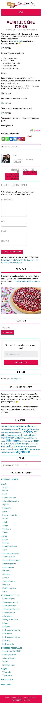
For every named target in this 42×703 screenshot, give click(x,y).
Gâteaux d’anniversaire (10, 609)
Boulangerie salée (9, 498)
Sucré (4, 536)
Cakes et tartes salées (10, 501)
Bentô (4, 494)
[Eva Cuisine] (21, 4)
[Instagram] (19, 138)
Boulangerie (25, 429)
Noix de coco (11, 444)
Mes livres (6, 684)
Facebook (17, 162)
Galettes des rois (8, 613)
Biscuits (5, 539)
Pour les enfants (8, 599)
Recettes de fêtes (10, 596)
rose (10, 449)
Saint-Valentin (7, 616)
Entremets (6, 571)
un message (15, 379)
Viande (5, 532)
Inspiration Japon (8, 665)
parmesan (31, 444)
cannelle (4, 433)
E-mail (4, 231)
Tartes (4, 592)
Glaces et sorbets (8, 581)
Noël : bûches (7, 633)
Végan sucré (7, 676)
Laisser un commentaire (30, 30)
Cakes (4, 550)
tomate (16, 449)
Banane (15, 430)
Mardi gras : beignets (10, 620)
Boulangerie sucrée (9, 546)
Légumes (5, 505)
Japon (3, 441)
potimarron (33, 446)
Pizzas (4, 511)
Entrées (5, 491)
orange (25, 444)
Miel (23, 441)
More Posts (18, 159)
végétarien (23, 452)
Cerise (21, 433)
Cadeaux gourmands (10, 602)
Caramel (10, 432)
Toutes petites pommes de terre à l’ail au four (13, 176)
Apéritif (5, 487)
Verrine (31, 449)
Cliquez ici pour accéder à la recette (27, 281)
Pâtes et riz (6, 508)
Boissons (5, 543)
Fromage (18, 437)
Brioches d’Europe (9, 655)
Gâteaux (5, 578)
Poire (36, 444)
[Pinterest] (23, 138)
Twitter (29, 159)
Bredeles (36, 430)
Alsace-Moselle (13, 426)
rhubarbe (4, 449)
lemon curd (18, 41)
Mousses (35, 441)
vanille (24, 449)
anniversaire (7, 429)
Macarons (6, 585)
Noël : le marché (8, 644)
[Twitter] (15, 138)
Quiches (5, 518)
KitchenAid (13, 440)
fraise (33, 435)
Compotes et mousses (10, 553)
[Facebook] (11, 138)
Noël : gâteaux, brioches (11, 637)
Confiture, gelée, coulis (11, 147)
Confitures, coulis (8, 557)
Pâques (5, 623)
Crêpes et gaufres (9, 564)
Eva (19, 30)
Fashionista (16, 700)
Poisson (5, 446)
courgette (19, 435)
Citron (4, 435)
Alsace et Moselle (8, 658)
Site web (5, 241)
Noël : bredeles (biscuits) (11, 630)
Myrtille (3, 444)
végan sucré (10, 452)
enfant (27, 435)
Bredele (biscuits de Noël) (11, 651)
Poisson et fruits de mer (11, 515)
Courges (10, 435)
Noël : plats (6, 640)
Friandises (6, 574)
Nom (3, 221)
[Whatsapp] (7, 138)
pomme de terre (23, 446)
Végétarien (6, 529)
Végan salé (6, 672)
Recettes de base (9, 479)
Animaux (35, 427)
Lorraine (5, 661)
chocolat (30, 432)
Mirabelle (27, 441)
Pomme (13, 446)
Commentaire (7, 199)
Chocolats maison (9, 606)
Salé (3, 484)
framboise (6, 437)
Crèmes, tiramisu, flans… (11, 560)
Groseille (26, 438)
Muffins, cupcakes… (9, 588)
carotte (16, 433)
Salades (5, 522)
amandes (26, 426)
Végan (4, 669)
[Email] (3, 138)
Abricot (3, 427)
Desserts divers (8, 567)
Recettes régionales (11, 648)
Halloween (33, 438)
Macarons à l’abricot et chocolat (30, 173)
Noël (18, 443)
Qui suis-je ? (7, 680)
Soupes (5, 525)
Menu (21, 12)
